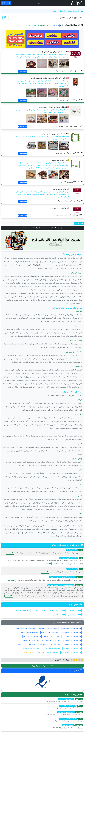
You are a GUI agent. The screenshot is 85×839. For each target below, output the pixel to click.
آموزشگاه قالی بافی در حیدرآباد (51, 640)
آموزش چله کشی (73, 614)
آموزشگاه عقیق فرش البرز (61, 189)
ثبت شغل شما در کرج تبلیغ (42, 665)
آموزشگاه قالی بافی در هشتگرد (72, 640)
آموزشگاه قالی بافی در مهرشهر (29, 632)
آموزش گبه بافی (58, 614)
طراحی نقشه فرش (21, 610)
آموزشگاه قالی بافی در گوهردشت (71, 632)
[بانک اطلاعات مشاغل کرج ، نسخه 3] (77, 3)
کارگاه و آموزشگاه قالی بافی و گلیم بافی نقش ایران (49, 78)
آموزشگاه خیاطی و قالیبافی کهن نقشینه (53, 107)
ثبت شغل (5, 3)
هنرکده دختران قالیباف (59, 160)
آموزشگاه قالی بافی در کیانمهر (30, 640)
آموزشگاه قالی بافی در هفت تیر (31, 648)
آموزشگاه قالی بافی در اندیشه (26, 644)
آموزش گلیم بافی (73, 610)
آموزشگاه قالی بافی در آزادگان (51, 648)
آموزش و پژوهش (73, 11)
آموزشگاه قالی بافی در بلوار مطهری (71, 628)
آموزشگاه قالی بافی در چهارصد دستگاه (49, 644)
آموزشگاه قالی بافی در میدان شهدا (25, 628)
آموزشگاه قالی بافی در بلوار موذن (48, 628)
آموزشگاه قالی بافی (58, 11)
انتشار (55, 25)
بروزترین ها (29, 25)
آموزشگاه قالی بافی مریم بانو (59, 208)
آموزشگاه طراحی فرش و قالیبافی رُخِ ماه (53, 51)
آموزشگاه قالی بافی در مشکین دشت (47, 652)
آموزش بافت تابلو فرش (55, 610)
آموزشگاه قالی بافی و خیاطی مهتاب (54, 133)
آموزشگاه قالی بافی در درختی (72, 636)
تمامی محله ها (28, 652)
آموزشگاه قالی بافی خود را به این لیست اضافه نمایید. (42, 228)
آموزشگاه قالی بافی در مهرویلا (72, 644)
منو (39, 2)
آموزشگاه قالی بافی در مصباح (52, 636)
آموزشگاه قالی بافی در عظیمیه (32, 636)
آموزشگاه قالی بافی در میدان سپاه (71, 652)
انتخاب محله (42, 25)
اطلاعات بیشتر (23, 71)
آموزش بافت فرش (37, 610)
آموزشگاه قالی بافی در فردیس (49, 632)
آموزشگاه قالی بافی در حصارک (72, 648)
